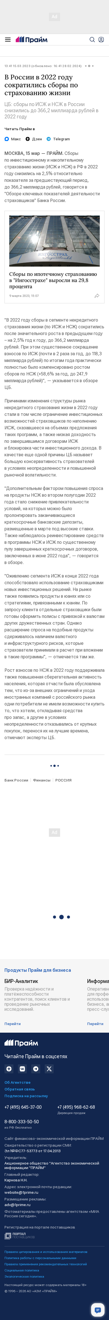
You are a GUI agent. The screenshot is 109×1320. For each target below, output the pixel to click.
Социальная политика (21, 1270)
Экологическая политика (24, 1276)
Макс (16, 139)
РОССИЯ (63, 780)
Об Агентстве (17, 1082)
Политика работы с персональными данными (40, 1258)
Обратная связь (19, 1089)
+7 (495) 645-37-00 (23, 1107)
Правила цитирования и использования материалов (45, 1252)
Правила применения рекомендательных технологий (45, 1264)
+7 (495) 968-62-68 (76, 1110)
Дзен (37, 139)
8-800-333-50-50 (21, 1124)
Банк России (16, 780)
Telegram (61, 139)
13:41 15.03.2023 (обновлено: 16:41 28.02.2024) (43, 66)
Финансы (42, 780)
